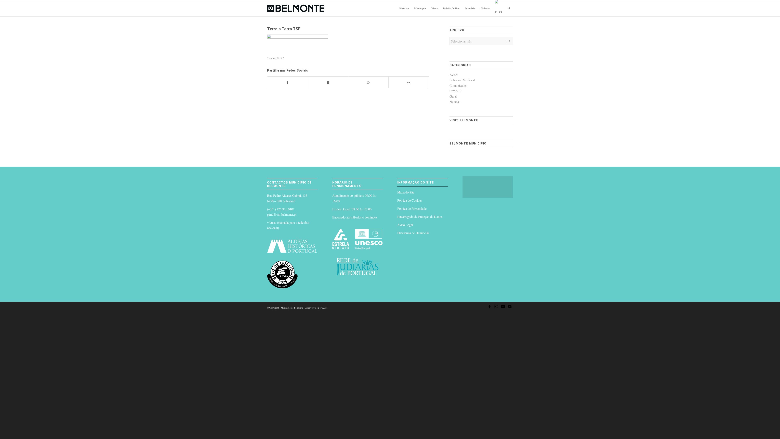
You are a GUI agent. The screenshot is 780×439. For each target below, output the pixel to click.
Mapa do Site (405, 192)
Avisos (454, 75)
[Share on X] (328, 82)
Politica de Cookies (409, 200)
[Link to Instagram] (496, 307)
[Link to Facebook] (489, 307)
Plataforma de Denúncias (413, 233)
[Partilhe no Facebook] (287, 82)
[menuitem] (404, 8)
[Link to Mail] (510, 307)
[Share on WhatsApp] (368, 82)
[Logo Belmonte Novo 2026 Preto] (295, 8)
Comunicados (458, 85)
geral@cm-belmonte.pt (281, 214)
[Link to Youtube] (503, 307)
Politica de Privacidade (412, 208)
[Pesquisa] (509, 8)
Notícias (455, 101)
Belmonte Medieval (462, 80)
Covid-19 (456, 91)
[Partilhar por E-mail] (409, 82)
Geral (453, 96)
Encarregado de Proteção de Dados (419, 216)
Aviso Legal (405, 225)
